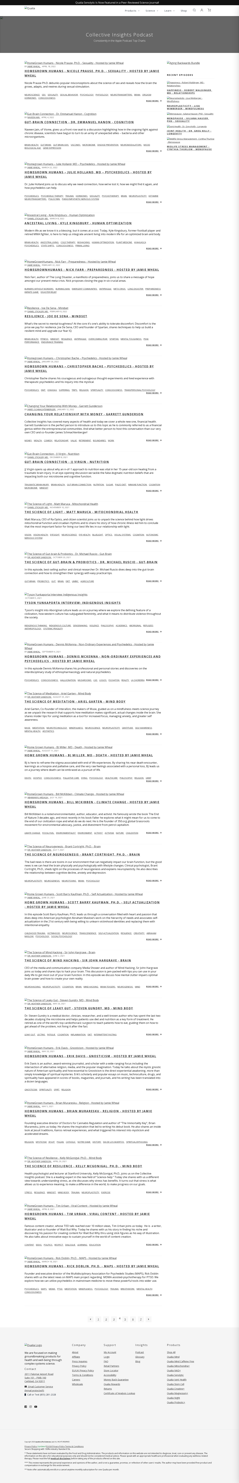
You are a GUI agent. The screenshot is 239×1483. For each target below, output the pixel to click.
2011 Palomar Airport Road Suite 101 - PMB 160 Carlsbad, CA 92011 (39, 1378)
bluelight (97, 534)
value (74, 440)
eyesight (55, 534)
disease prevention (108, 144)
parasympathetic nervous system (80, 199)
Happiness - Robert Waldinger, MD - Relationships (189, 91)
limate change (33, 832)
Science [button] (151, 10)
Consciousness (33, 1292)
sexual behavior (69, 94)
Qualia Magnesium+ (177, 1393)
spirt (57, 1089)
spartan (114, 338)
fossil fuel (48, 832)
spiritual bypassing (137, 1141)
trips (75, 390)
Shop (184, 10)
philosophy (107, 625)
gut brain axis (61, 144)
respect (59, 1244)
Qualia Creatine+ (176, 1388)
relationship (61, 440)
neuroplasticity (138, 195)
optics (109, 534)
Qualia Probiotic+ (176, 1402)
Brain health (32, 242)
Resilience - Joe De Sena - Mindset (56, 316)
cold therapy (68, 242)
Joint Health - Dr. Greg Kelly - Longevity (189, 132)
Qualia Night (173, 1397)
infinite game (32, 292)
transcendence (88, 933)
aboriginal (135, 625)
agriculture (87, 581)
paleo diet (121, 484)
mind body (64, 1192)
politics (48, 1244)
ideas (39, 1244)
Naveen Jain (33, 117)
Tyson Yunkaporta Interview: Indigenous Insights (73, 603)
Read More (152, 101)
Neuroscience (32, 94)
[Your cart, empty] (209, 10)
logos (103, 680)
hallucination (68, 680)
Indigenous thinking (36, 625)
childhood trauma (35, 933)
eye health (85, 534)
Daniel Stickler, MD (37, 218)
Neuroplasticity (34, 880)
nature (120, 832)
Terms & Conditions (82, 1375)
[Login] (201, 10)
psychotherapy (110, 195)
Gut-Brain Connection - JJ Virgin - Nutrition (67, 462)
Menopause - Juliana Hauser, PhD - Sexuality (188, 120)
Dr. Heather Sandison (39, 557)
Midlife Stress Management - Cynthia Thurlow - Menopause (189, 148)
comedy (48, 440)
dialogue (70, 1244)
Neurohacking (33, 986)
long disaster (136, 288)
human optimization (103, 242)
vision (28, 534)
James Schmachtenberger (41, 409)
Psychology (102, 1288)
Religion (29, 1141)
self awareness (143, 727)
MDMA (52, 1288)
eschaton (114, 680)
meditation (38, 727)
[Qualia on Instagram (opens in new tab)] (30, 1406)
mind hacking (91, 986)
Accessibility (110, 1375)
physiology (102, 94)
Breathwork (128, 1288)
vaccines (76, 144)
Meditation (71, 1288)
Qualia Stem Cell (175, 1384)
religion (84, 390)
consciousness (46, 97)
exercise (105, 1192)
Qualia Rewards (112, 1384)
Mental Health (144, 1288)
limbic (75, 581)
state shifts (48, 245)
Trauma (114, 1288)
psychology (87, 94)
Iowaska (52, 390)
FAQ (106, 1361)
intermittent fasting (105, 1034)
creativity (139, 933)
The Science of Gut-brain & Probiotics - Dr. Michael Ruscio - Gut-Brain (91, 562)
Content (29, 1244)
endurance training (52, 342)
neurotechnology (56, 727)
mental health (33, 731)
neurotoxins (69, 880)
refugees (148, 625)
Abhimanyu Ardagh (38, 797)
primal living (82, 245)
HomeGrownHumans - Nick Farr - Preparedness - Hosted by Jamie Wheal (92, 270)
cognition (154, 484)
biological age (33, 147)
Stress (29, 1192)
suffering (64, 390)
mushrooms (85, 680)
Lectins (41, 1034)
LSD (95, 680)
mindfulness (76, 727)
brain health (32, 144)
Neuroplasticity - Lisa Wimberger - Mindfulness (185, 107)
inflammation (78, 1034)
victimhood (53, 933)
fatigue (51, 1034)
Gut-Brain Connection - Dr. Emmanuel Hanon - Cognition (79, 122)
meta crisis (119, 288)
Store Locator (111, 1370)
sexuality (53, 94)
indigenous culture (60, 625)
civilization (132, 832)
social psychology (61, 936)
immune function (137, 484)
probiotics (43, 581)
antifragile (105, 288)
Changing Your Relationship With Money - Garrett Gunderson (84, 414)
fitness (44, 338)
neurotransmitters (121, 94)
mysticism (41, 1141)
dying (84, 777)
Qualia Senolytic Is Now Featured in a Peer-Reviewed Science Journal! (117, 2)
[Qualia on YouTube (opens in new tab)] (35, 1406)
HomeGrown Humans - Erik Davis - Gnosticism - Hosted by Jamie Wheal (90, 1056)
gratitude (127, 727)
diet (68, 581)
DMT (43, 390)
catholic (71, 1141)
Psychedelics (32, 195)
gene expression (52, 147)
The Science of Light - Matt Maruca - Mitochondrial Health (81, 512)
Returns (108, 1388)
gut (53, 581)
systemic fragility (53, 628)
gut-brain (30, 581)
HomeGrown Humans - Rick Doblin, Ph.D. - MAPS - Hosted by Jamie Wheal (92, 1266)
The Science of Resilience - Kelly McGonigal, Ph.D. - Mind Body (83, 1166)
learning (82, 1244)
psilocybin (54, 199)
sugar (109, 484)
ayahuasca (140, 242)
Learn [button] (168, 10)
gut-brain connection (79, 484)
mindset (55, 338)
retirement (85, 440)
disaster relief (49, 292)
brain (137, 94)
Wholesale (77, 1384)
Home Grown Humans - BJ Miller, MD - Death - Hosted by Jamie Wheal (89, 755)
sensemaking (80, 625)
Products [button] (131, 10)
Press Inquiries (79, 1361)
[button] (194, 10)
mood (147, 144)
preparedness (153, 288)
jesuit (52, 1141)
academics (122, 625)
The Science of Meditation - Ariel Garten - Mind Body (75, 701)
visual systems (122, 534)
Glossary (139, 1356)
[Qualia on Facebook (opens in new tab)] (26, 1406)
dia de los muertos (114, 1141)
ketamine (153, 195)
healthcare (111, 777)
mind (137, 986)
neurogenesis (52, 880)
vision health (40, 534)
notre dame (84, 1141)
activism (109, 832)
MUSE (28, 727)
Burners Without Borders (39, 288)
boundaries (99, 440)
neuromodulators (131, 144)
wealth (38, 440)
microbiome (89, 144)
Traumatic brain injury (37, 484)
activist (98, 832)
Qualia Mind (173, 1356)
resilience (67, 338)
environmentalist (66, 832)
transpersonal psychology (139, 390)
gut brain (46, 144)
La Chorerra (138, 680)
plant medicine (124, 242)
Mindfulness (86, 1288)
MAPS (44, 1288)
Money (28, 440)
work (111, 440)
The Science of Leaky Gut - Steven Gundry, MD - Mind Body (79, 1008)
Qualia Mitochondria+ (178, 1365)
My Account (110, 1352)
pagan (60, 1141)
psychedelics (32, 245)
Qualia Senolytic (175, 1375)
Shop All (171, 1352)
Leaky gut (30, 1034)
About (75, 1352)
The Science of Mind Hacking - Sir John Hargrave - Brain (78, 960)
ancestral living (49, 242)
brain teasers (108, 986)
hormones (31, 97)
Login (107, 1356)
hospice (37, 777)
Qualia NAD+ (174, 1370)
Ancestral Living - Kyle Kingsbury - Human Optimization (78, 223)
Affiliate (76, 1356)
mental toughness (131, 338)
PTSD (60, 1288)
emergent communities (85, 288)
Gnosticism (31, 1089)
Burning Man (63, 288)
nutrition (98, 484)
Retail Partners (111, 1365)
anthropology (33, 628)
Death (28, 777)
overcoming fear (98, 338)
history (97, 1141)
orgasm (146, 94)
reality (125, 680)
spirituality (97, 390)
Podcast (139, 1352)
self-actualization (108, 933)
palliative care (71, 777)
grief (148, 777)
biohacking (83, 242)
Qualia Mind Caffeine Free (180, 1361)
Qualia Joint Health (176, 1379)
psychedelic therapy (52, 195)
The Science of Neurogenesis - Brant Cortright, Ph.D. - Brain (82, 854)
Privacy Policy (79, 1365)
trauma (69, 195)
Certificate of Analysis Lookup (119, 1393)
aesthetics (48, 731)
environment (85, 832)
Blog (137, 1361)
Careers (76, 1379)
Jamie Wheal (33, 66)
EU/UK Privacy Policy (83, 1370)
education (95, 1244)
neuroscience (69, 534)
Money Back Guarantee (116, 1379)
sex (44, 94)
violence (94, 625)
